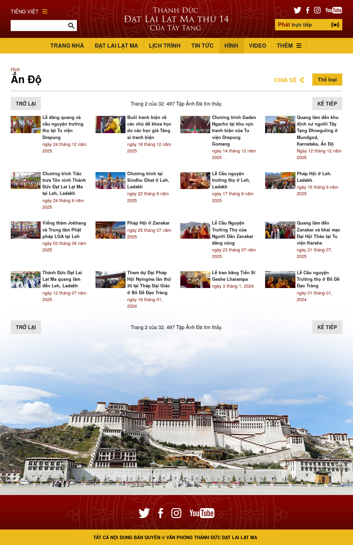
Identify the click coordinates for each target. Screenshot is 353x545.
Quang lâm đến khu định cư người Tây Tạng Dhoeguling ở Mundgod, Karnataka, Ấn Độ (318, 130)
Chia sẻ (285, 80)
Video (257, 45)
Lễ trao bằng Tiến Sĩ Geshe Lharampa (233, 275)
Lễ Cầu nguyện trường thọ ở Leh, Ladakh (231, 180)
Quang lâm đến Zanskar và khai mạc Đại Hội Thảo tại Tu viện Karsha (318, 233)
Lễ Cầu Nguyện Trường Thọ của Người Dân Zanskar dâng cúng (232, 233)
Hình (231, 45)
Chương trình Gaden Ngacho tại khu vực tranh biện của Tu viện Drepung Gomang (234, 130)
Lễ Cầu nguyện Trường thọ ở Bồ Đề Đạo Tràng (318, 279)
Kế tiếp (327, 103)
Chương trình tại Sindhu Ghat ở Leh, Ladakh (148, 180)
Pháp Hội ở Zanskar (148, 223)
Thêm (285, 45)
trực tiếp (295, 24)
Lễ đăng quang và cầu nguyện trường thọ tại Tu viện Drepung (62, 127)
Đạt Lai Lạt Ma (116, 45)
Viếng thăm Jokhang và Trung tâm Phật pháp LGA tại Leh (64, 229)
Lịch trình (165, 45)
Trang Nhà (67, 45)
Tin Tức (202, 45)
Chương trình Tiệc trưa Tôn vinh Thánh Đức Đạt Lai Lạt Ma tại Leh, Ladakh (64, 183)
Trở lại (26, 103)
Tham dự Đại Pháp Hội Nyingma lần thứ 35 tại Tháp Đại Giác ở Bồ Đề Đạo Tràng (149, 282)
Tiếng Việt (25, 11)
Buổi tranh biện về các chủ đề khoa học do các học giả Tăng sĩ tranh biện (149, 127)
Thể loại (327, 79)
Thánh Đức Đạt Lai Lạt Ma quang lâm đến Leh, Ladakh (62, 279)
